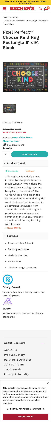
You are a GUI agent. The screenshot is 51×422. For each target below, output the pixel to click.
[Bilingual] (35, 171)
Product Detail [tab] (16, 163)
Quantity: (7, 148)
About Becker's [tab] (14, 342)
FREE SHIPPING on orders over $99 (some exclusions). (25, 2)
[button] (4, 9)
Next (44, 76)
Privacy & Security (16, 374)
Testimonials (12, 369)
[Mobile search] (40, 9)
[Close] (48, 383)
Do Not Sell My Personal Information (25, 409)
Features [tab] (12, 235)
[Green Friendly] (14, 171)
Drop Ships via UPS (15, 145)
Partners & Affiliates (18, 359)
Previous (7, 76)
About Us (10, 350)
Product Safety (14, 354)
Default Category (10, 17)
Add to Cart (29, 154)
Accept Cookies (25, 416)
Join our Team (14, 364)
